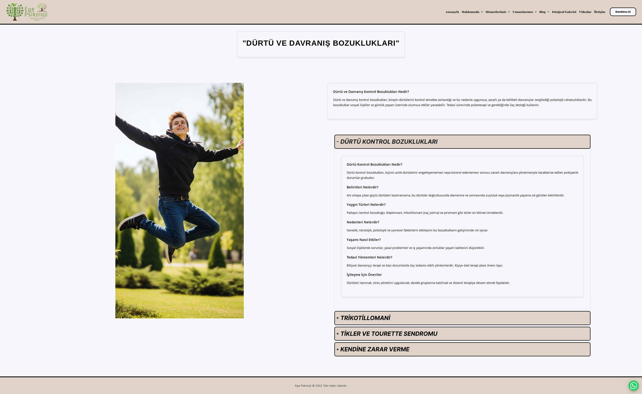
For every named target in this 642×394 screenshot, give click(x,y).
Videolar (585, 12)
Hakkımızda (470, 12)
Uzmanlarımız (523, 12)
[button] (481, 12)
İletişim (599, 12)
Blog (542, 12)
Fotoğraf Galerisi (564, 12)
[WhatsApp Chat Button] (634, 386)
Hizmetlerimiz (496, 12)
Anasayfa (452, 12)
